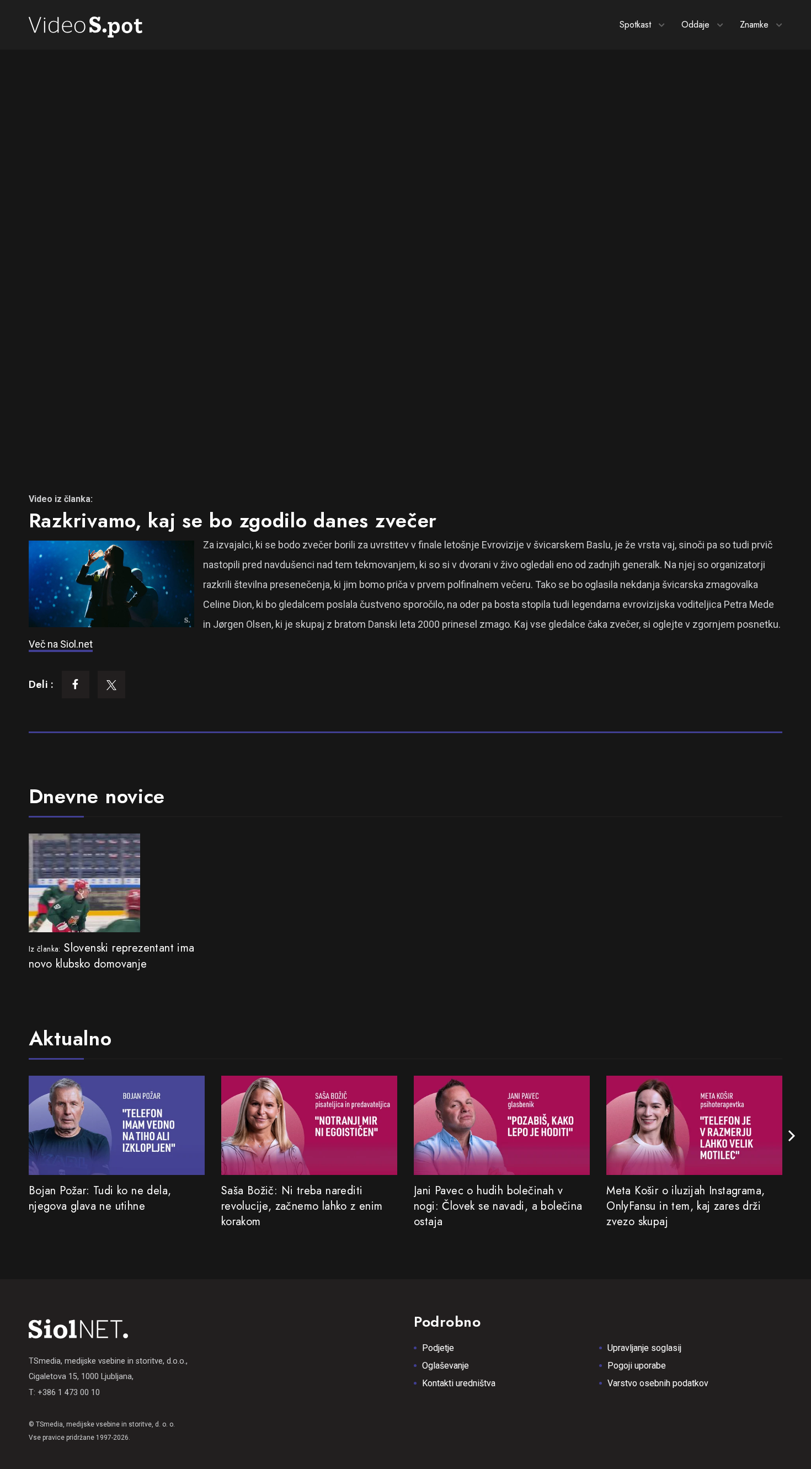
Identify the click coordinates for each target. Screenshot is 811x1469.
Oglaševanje (445, 1365)
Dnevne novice (97, 796)
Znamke (754, 24)
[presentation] (791, 1136)
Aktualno (70, 1038)
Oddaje (695, 24)
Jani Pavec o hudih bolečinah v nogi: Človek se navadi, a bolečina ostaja (498, 1206)
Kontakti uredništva (458, 1383)
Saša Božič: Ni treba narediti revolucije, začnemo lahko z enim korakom (302, 1206)
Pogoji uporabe (636, 1365)
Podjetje (438, 1348)
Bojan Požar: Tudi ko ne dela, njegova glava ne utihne (100, 1198)
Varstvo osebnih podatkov (657, 1383)
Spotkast (635, 24)
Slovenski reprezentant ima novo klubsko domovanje (112, 956)
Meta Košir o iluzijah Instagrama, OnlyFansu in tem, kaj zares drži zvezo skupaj (685, 1206)
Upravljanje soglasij (644, 1348)
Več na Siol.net (61, 644)
